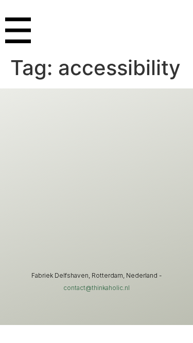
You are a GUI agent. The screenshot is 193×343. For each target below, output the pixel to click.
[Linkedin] (66, 233)
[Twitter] (97, 233)
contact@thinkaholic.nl (96, 288)
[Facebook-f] (128, 233)
